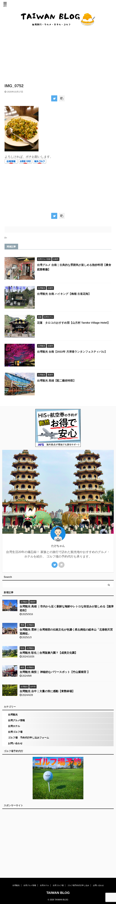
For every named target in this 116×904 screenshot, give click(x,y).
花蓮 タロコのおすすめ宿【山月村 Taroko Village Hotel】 (73, 322)
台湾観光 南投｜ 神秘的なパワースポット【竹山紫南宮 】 (55, 671)
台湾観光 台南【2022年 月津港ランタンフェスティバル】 (72, 351)
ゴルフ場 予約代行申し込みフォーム (28, 737)
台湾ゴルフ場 (15, 732)
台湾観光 (13, 714)
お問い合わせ (15, 743)
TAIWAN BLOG (58, 893)
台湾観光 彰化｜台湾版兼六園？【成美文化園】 (48, 652)
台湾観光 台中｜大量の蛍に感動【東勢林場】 (47, 691)
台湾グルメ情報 (16, 720)
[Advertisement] (58, 55)
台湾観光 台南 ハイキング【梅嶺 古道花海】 (64, 293)
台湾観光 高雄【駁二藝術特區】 (56, 380)
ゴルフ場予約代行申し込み (78, 885)
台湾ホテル (14, 726)
